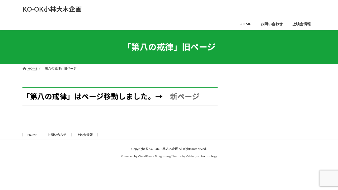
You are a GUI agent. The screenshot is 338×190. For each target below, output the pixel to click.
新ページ (184, 96)
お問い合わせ (57, 135)
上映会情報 (85, 135)
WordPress (146, 156)
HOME (32, 135)
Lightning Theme (169, 156)
